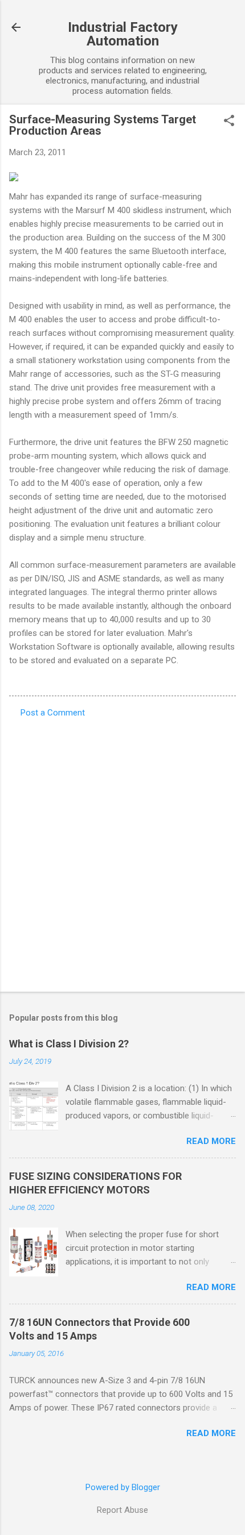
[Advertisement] (122, 851)
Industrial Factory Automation (123, 34)
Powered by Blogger (122, 1487)
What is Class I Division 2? (69, 1044)
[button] (229, 122)
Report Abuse (122, 1510)
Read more (211, 1141)
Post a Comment (53, 713)
